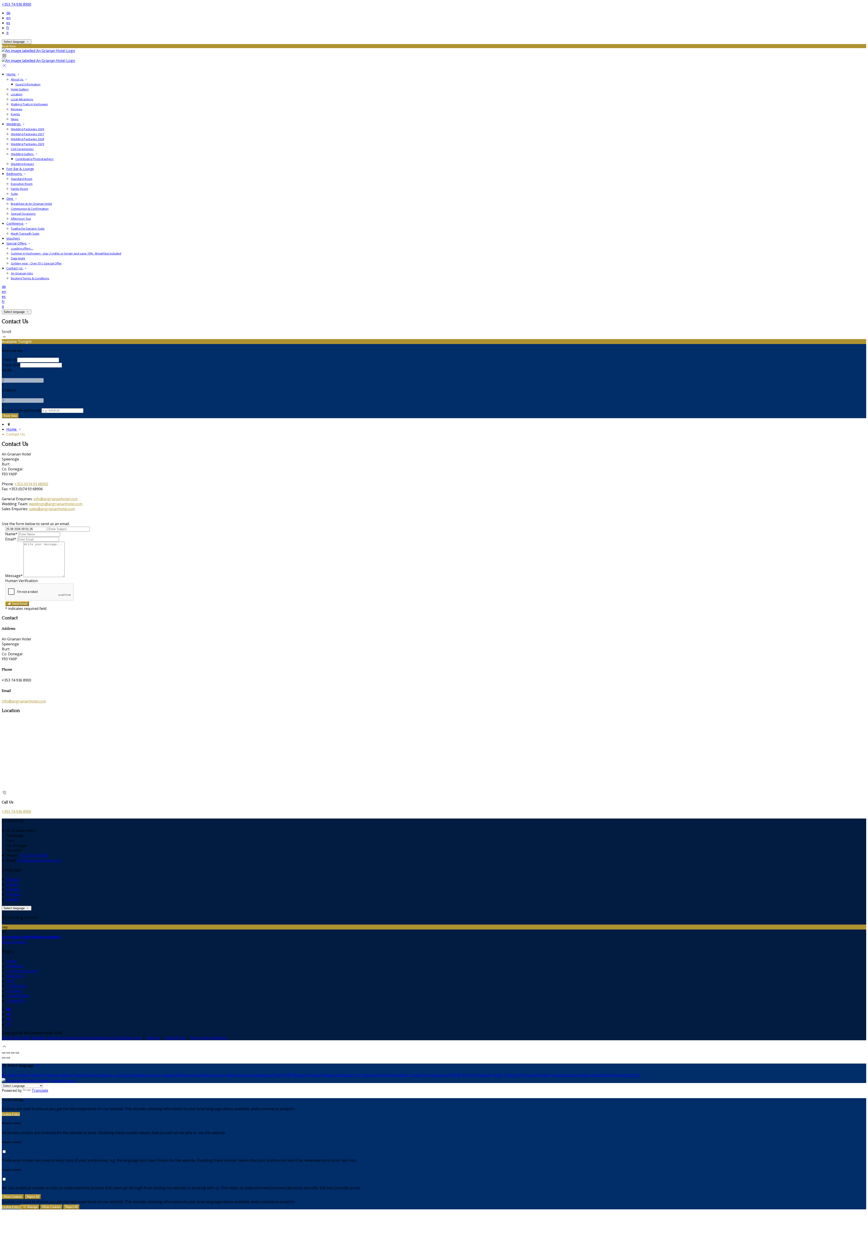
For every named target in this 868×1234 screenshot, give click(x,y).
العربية (116, 1075)
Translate (40, 1090)
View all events (14, 941)
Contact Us (15, 268)
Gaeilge (139, 1075)
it (7, 32)
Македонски (187, 1075)
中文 (636, 1075)
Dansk (78, 1075)
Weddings (13, 124)
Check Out (10, 364)
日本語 (455, 1075)
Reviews (16, 109)
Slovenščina (602, 1075)
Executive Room (22, 184)
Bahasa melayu (212, 1075)
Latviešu (168, 1075)
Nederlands (399, 1075)
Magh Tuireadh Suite (25, 233)
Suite (14, 194)
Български (245, 1075)
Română (543, 1075)
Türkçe (416, 1075)
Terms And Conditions (208, 1037)
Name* (11, 533)
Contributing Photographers (34, 159)
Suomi (127, 1075)
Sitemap (153, 1037)
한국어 (467, 1075)
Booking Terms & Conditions (30, 278)
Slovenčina (622, 1075)
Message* (14, 575)
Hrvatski (314, 1075)
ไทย (425, 1075)
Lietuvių (153, 1075)
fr (7, 27)
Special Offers (16, 243)
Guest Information (27, 84)
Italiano (12, 899)
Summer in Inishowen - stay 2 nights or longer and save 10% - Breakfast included (66, 253)
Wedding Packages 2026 (27, 129)
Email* (10, 539)
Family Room (19, 189)
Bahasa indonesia (337, 1075)
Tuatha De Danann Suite (28, 229)
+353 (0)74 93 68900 (31, 483)
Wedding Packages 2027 (27, 134)
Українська (439, 1075)
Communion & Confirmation (30, 209)
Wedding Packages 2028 (27, 139)
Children (9, 390)
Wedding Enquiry (22, 164)
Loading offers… (22, 248)
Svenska (558, 1075)
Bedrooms (14, 174)
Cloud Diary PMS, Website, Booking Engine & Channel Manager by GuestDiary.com (72, 1037)
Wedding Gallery (22, 154)
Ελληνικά (93, 1075)
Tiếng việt (512, 1075)
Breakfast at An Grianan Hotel (31, 204)
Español (13, 889)
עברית (357, 1075)
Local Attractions (22, 99)
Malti (230, 1075)
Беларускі (263, 1075)
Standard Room (21, 179)
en (8, 17)
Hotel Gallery (20, 89)
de (8, 12)
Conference (15, 223)
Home (11, 74)
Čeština (279, 1075)
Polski (498, 1075)
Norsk (382, 1075)
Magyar (299, 1075)
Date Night (18, 258)
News (15, 119)
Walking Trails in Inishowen (29, 104)
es (8, 22)
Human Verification (21, 580)
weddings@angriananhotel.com (55, 503)
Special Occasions (23, 214)
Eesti (106, 1075)
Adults (7, 370)
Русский (528, 1075)
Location (16, 94)
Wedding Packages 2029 (27, 144)
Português (483, 1075)
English (12, 884)
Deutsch (13, 879)
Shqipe (585, 1075)
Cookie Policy (174, 1037)
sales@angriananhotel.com (52, 508)
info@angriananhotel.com (55, 498)
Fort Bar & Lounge (20, 169)
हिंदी (289, 1075)
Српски (572, 1075)
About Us (17, 79)
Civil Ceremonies (22, 149)
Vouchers (13, 238)
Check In (9, 359)
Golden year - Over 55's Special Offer (36, 263)
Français (13, 894)
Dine (10, 198)
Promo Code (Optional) (21, 410)
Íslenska (370, 1075)
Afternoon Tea (21, 219)
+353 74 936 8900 (16, 4)
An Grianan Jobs (22, 273)
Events (15, 114)
